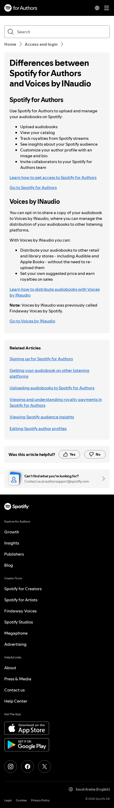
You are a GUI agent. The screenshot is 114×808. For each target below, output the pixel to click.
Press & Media (17, 679)
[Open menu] (106, 8)
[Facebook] (27, 766)
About (10, 668)
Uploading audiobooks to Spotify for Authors (52, 388)
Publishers (14, 554)
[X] (44, 766)
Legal (8, 800)
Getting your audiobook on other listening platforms (49, 373)
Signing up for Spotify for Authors (41, 359)
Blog (8, 565)
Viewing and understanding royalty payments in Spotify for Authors (56, 402)
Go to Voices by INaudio (32, 321)
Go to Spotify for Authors (33, 187)
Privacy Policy (40, 800)
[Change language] (97, 8)
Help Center (15, 701)
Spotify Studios (18, 622)
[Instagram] (10, 766)
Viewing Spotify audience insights (42, 417)
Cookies (21, 800)
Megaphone (16, 633)
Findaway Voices (20, 611)
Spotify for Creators (23, 589)
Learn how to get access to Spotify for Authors (53, 177)
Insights (11, 543)
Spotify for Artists (20, 600)
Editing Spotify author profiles (38, 428)
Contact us (14, 690)
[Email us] (102, 478)
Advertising (15, 644)
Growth (11, 532)
